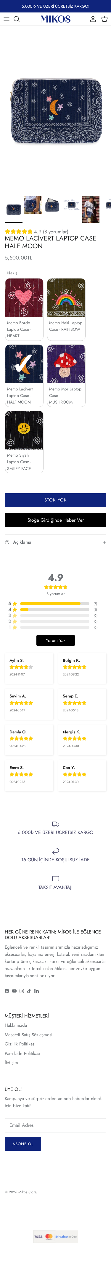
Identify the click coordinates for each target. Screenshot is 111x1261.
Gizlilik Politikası (20, 1044)
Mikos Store (27, 1192)
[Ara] (19, 19)
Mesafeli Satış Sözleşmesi (28, 1034)
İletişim (11, 1062)
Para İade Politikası (22, 1053)
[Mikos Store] (55, 18)
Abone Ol (22, 1144)
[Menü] (6, 19)
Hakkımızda (16, 1025)
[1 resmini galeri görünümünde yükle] (55, 109)
